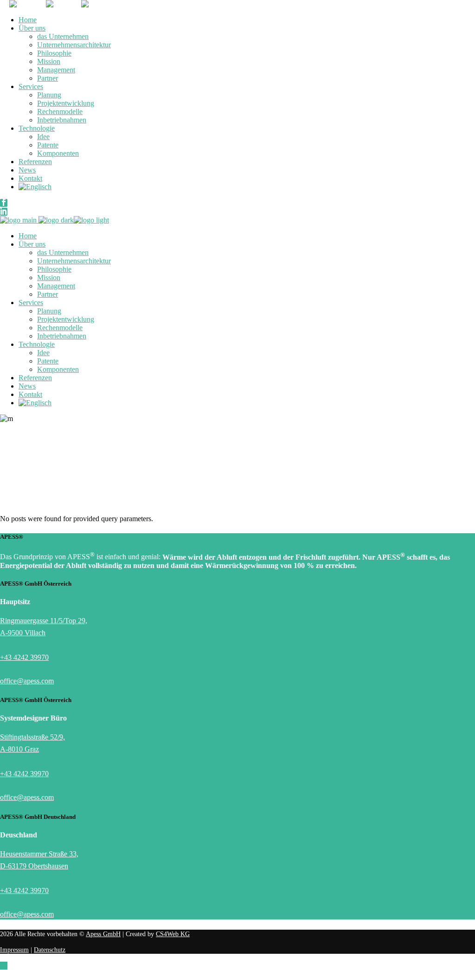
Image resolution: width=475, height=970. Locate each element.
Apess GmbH (103, 934)
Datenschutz (49, 949)
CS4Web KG (173, 934)
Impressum (14, 949)
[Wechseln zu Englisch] (35, 187)
